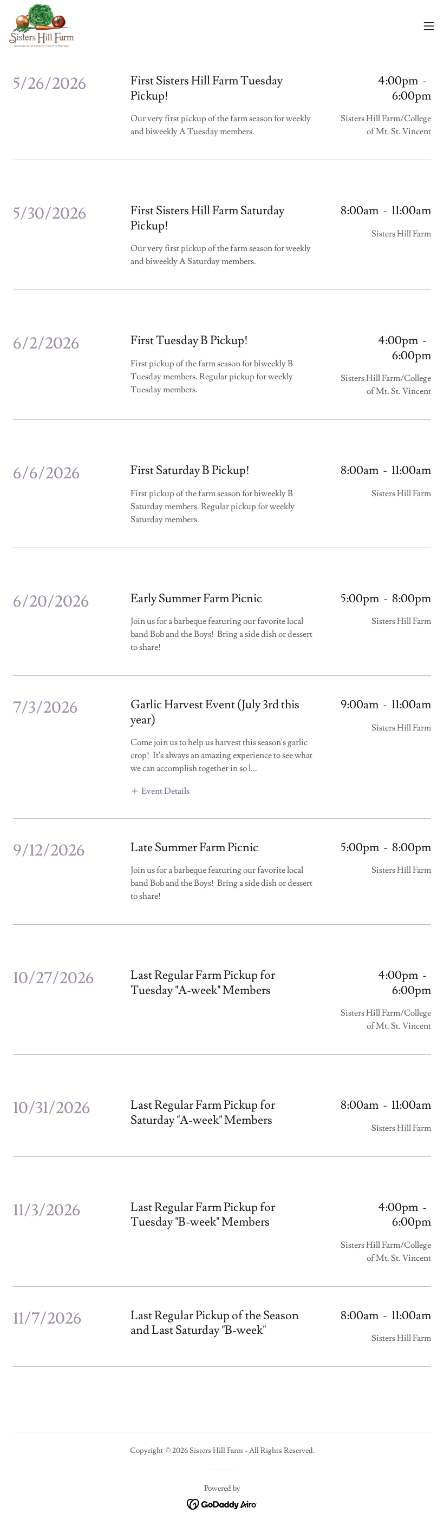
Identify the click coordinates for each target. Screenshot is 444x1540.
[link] (41, 26)
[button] (429, 26)
